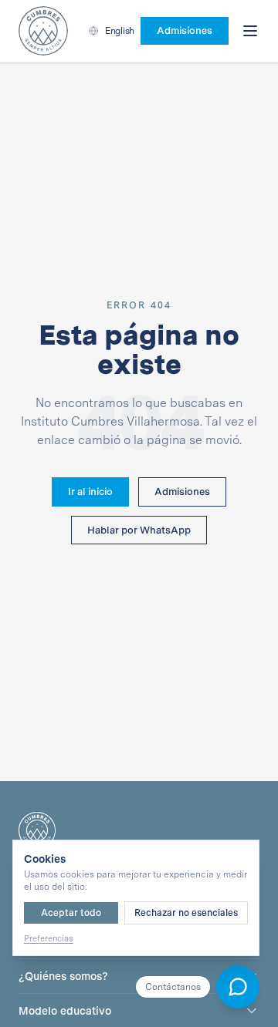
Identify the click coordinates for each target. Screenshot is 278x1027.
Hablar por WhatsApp (139, 530)
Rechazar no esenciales (186, 912)
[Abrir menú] (250, 30)
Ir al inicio (90, 491)
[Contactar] (237, 986)
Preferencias (48, 938)
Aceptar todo (71, 912)
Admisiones (182, 491)
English (119, 30)
